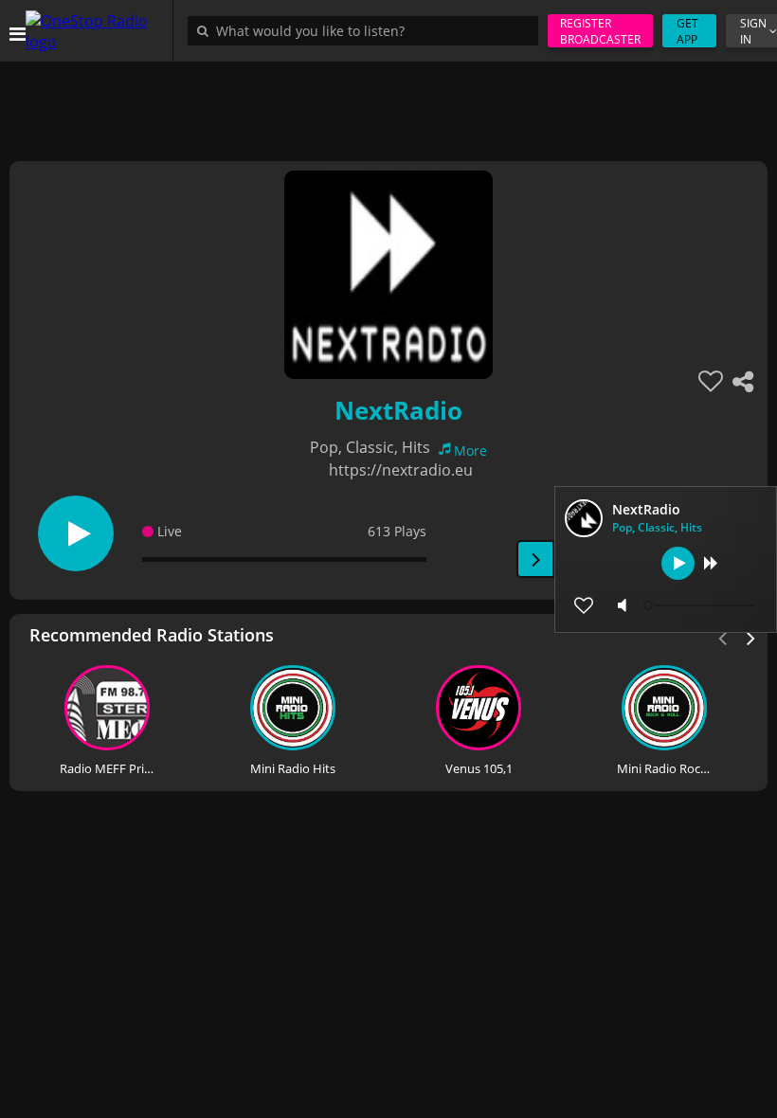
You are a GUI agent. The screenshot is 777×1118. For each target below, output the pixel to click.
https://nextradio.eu (401, 470)
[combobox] (367, 30)
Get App (687, 31)
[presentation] (751, 637)
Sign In (753, 31)
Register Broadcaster (600, 31)
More (470, 451)
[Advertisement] (388, 104)
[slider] (701, 605)
